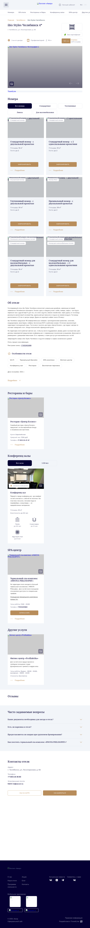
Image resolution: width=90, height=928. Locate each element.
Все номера (20, 106)
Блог (23, 881)
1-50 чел (45, 463)
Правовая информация (73, 918)
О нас (10, 877)
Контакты (25, 884)
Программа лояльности (12, 885)
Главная (11, 20)
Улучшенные (70, 106)
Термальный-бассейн (28, 360)
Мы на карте (25, 793)
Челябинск (20, 20)
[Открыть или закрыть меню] (6, 4)
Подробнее (12, 380)
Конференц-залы (57, 12)
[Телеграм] (63, 880)
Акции (24, 877)
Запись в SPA (24, 613)
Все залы (20, 463)
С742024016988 (26, 345)
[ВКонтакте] (51, 880)
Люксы (20, 112)
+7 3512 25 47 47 (23, 440)
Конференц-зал (16, 366)
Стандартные (45, 106)
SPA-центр (73, 12)
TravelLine (12, 91)
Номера (11, 12)
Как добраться (60, 793)
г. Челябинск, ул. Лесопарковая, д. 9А (22, 30)
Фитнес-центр (66, 360)
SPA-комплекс (49, 360)
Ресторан (32, 366)
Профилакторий (41, 40)
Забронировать (24, 164)
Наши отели (12, 881)
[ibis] (72, 27)
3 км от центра (17, 40)
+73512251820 (22, 607)
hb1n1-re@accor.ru (15, 784)
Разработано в (69, 921)
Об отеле (22, 12)
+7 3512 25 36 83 (14, 777)
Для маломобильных (45, 112)
